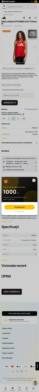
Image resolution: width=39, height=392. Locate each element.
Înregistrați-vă (19, 207)
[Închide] (34, 180)
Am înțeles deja (19, 211)
